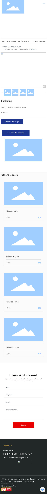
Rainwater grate (23, 239)
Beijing (32, 481)
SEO (10, 481)
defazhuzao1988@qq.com (18, 458)
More (8, 217)
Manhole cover (23, 194)
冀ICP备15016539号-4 (8, 486)
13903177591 (25, 454)
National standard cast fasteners (15, 41)
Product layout (16, 47)
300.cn (26, 481)
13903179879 (10, 454)
